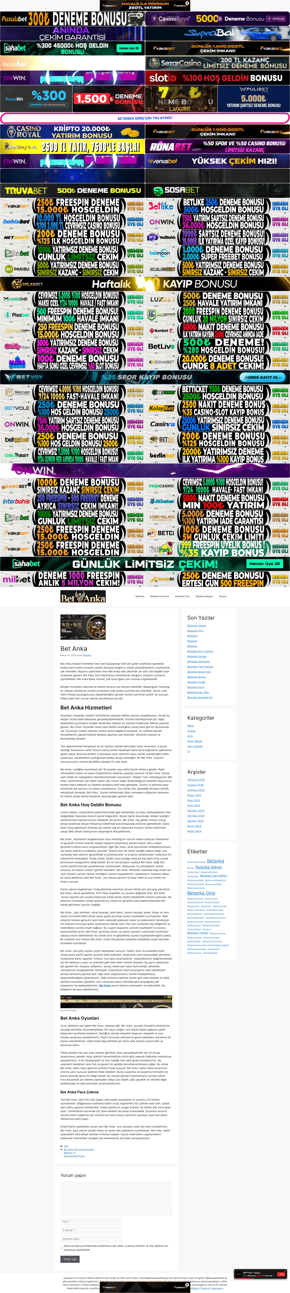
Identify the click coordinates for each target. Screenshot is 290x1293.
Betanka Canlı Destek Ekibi (215, 880)
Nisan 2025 (194, 795)
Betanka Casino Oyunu (196, 888)
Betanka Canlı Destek (200, 666)
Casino (191, 730)
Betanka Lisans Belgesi (196, 910)
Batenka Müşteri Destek (196, 862)
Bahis (190, 725)
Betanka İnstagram (198, 661)
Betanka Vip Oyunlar (218, 933)
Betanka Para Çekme (195, 922)
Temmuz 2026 (196, 779)
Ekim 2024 (193, 800)
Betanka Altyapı (196, 656)
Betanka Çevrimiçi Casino (212, 941)
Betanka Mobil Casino (215, 910)
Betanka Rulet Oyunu (74, 1156)
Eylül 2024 (193, 805)
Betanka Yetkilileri (194, 941)
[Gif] (145, 284)
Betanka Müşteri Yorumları (216, 918)
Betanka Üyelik (196, 682)
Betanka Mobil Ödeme (195, 918)
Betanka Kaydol (193, 906)
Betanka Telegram (194, 929)
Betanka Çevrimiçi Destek (197, 945)
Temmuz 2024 (196, 815)
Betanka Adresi (196, 625)
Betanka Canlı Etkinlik (195, 884)
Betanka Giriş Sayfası (200, 651)
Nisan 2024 (194, 831)
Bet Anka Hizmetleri (84, 1149)
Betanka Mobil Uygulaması (214, 914)
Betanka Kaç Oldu (198, 692)
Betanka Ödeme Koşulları (196, 949)
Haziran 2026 (195, 784)
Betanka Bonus (196, 677)
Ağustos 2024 (195, 810)
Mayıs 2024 (194, 826)
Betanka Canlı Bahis (213, 876)
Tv (188, 751)
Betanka (140, 596)
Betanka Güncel (211, 898)
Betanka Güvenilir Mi (199, 697)
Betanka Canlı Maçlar (213, 884)
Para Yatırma (195, 746)
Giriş (66, 1146)
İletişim (223, 596)
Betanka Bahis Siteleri (209, 872)
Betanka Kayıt (195, 687)
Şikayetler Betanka (210, 953)
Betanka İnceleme (159, 596)
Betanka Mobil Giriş (199, 671)
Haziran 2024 (195, 820)
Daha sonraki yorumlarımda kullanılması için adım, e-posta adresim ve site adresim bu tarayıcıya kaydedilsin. (116, 1247)
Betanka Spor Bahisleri (211, 925)
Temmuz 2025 (196, 790)
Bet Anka (105, 985)
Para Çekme (194, 741)
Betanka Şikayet (204, 596)
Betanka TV (70, 1152)
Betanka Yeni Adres (194, 937)
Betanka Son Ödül (194, 925)
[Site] (72, 206)
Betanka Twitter (198, 933)
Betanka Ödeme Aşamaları (219, 945)
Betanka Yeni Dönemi (212, 937)
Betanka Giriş (182, 596)
